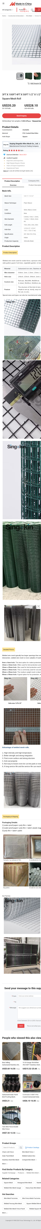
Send (21, 1026)
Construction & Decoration (16, 16)
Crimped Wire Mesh (28, 1160)
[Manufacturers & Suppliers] (20, 4)
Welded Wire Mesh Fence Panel (14, 1209)
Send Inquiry (22, 116)
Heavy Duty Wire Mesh (33, 1188)
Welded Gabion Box (28, 1156)
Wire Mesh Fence (27, 1152)
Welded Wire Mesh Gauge (12, 1188)
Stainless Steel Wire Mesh (10, 1160)
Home (4, 16)
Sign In (5, 171)
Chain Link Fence (8, 1152)
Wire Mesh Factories (11, 1198)
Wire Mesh (29, 16)
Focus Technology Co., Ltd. (28, 1220)
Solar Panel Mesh (8, 1156)
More (4, 1213)
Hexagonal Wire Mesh (24, 1183)
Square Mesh (8, 1183)
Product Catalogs (33, 1147)
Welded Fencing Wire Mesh (13, 1203)
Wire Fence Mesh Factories (31, 1198)
